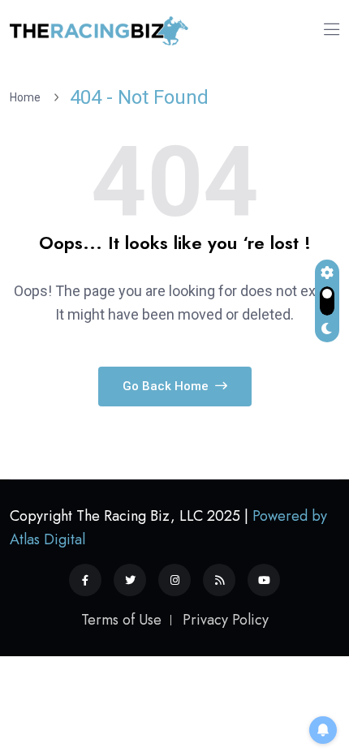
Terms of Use (121, 619)
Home (27, 97)
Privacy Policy (226, 619)
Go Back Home (167, 386)
